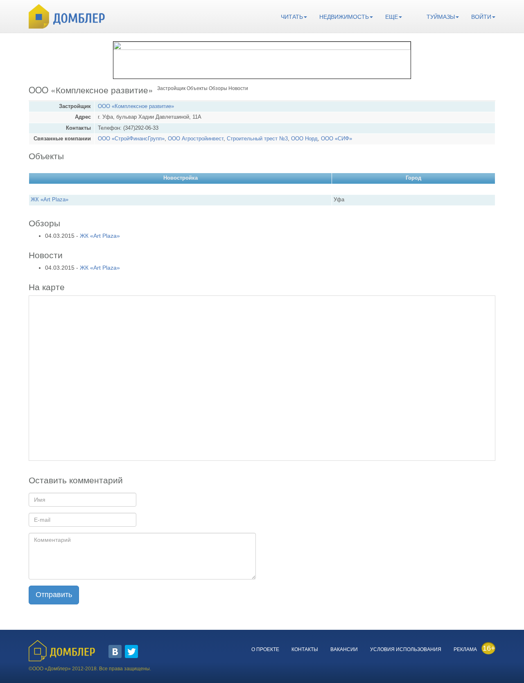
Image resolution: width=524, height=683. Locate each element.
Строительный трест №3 (257, 139)
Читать (292, 17)
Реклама (465, 649)
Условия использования (405, 649)
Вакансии (344, 649)
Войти (481, 17)
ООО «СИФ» (336, 139)
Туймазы (441, 17)
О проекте (265, 649)
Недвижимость (344, 17)
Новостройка (180, 178)
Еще (391, 17)
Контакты (304, 649)
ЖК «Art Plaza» (49, 200)
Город (413, 178)
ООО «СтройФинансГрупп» (131, 139)
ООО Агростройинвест (196, 139)
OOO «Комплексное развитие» (136, 106)
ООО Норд (304, 139)
